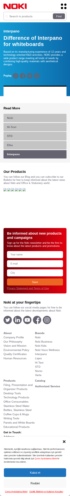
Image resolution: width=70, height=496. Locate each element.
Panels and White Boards (19, 422)
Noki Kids (40, 345)
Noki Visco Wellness (47, 350)
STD (37, 366)
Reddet (35, 483)
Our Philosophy (13, 341)
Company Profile (14, 337)
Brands (40, 333)
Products (10, 380)
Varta (38, 375)
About (8, 333)
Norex (38, 370)
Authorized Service (47, 386)
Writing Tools (11, 418)
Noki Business (43, 341)
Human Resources (15, 358)
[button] (64, 442)
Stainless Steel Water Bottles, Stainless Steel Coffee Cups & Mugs (18, 410)
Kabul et (35, 472)
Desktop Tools (12, 393)
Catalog (40, 380)
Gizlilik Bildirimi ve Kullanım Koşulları (46, 491)
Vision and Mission (15, 345)
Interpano (41, 354)
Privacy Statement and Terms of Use (28, 288)
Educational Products (17, 426)
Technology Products (16, 397)
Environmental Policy (16, 350)
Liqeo (38, 358)
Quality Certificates (15, 354)
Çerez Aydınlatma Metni (46, 458)
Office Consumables (16, 401)
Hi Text (39, 362)
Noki (37, 337)
